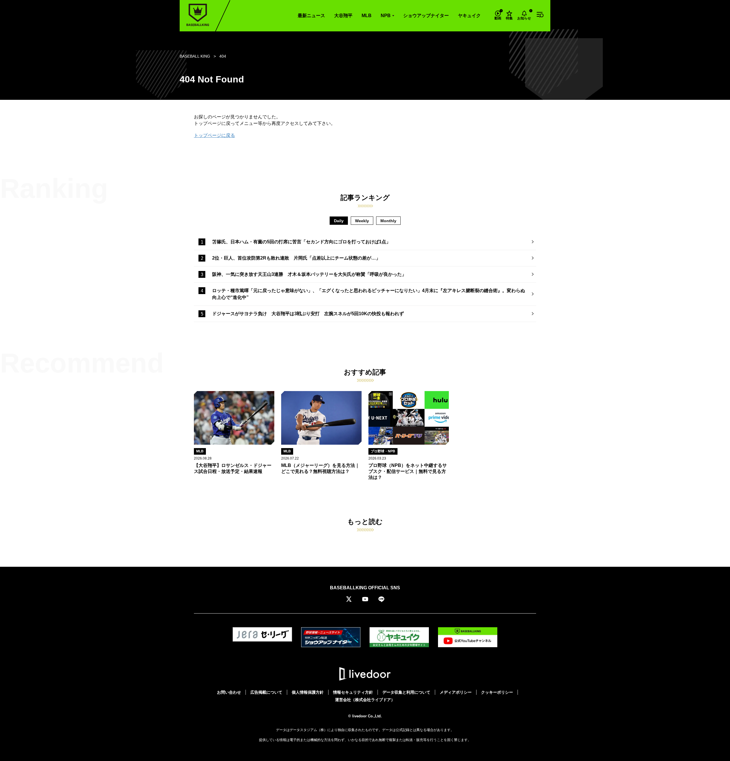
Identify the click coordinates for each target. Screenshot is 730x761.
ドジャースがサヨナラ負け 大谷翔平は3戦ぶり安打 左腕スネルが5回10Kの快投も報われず (308, 313)
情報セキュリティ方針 (353, 692)
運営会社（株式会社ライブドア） (365, 699)
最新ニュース (311, 15)
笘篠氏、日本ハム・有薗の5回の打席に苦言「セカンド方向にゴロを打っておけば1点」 (301, 241)
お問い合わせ (229, 692)
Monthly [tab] (388, 220)
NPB (386, 15)
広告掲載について (266, 692)
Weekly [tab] (362, 220)
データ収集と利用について (406, 692)
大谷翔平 (343, 15)
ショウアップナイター (426, 15)
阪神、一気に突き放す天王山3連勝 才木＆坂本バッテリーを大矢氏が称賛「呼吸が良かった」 (309, 274)
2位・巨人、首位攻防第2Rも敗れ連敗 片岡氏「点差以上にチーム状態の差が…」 (296, 258)
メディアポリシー (456, 692)
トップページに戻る (214, 135)
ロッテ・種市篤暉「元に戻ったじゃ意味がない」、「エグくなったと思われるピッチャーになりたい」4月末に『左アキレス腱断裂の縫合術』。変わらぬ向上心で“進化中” (368, 294)
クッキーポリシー (497, 692)
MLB (367, 15)
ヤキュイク (469, 15)
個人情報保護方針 (308, 692)
